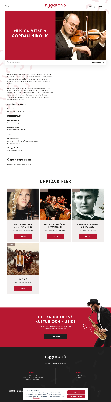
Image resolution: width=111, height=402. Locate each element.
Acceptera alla (76, 392)
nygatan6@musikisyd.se (32, 379)
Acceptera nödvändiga (76, 396)
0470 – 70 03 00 (32, 375)
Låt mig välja (36, 397)
